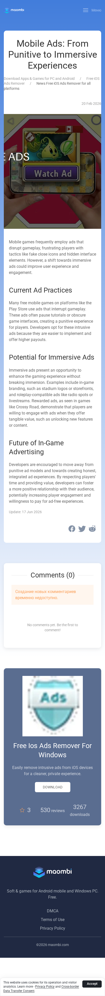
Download (52, 787)
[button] (92, 10)
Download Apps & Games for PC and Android (39, 79)
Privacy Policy (52, 928)
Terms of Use (52, 919)
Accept (92, 984)
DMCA (52, 911)
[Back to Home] (14, 10)
